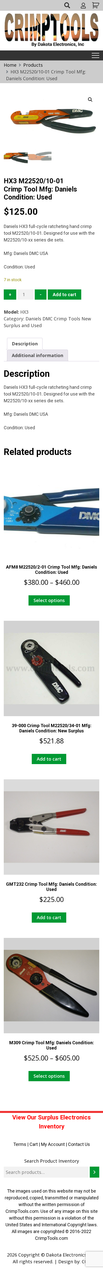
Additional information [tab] (37, 355)
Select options (49, 600)
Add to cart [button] (49, 759)
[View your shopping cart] (95, 5)
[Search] (94, 1172)
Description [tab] (25, 344)
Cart (34, 1144)
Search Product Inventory (51, 1161)
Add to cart (64, 294)
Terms (19, 1144)
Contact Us (79, 1144)
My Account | (54, 1144)
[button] (90, 99)
